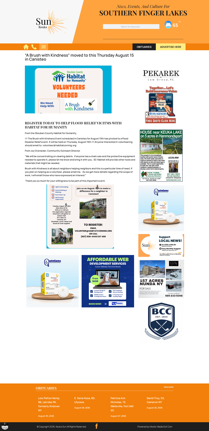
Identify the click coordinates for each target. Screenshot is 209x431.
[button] (43, 46)
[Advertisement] (161, 363)
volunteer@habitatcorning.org (59, 145)
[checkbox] (5, 426)
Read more (168, 387)
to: (41, 145)
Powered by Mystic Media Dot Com (154, 426)
